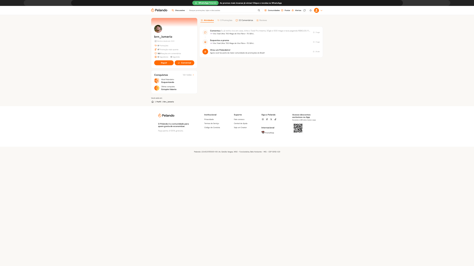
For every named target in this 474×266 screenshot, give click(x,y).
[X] (272, 119)
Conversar (186, 62)
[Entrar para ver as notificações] (310, 10)
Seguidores (163, 57)
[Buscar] (258, 10)
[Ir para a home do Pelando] (159, 10)
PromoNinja (269, 133)
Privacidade (209, 119)
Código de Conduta (212, 127)
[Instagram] (263, 119)
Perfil (159, 102)
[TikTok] (276, 119)
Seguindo (175, 57)
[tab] (207, 21)
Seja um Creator (240, 127)
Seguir (164, 62)
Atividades (209, 20)
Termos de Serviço (211, 123)
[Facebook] (268, 119)
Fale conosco (239, 119)
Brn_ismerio (168, 102)
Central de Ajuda (240, 123)
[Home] (152, 101)
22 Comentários (246, 20)
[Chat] (304, 10)
